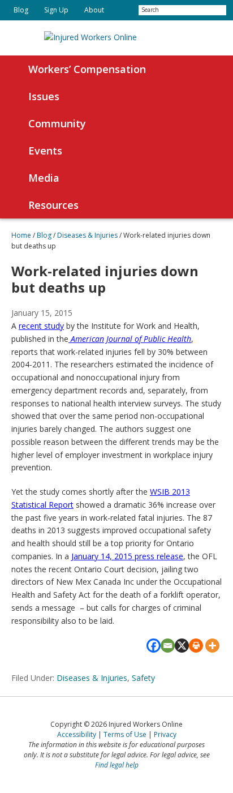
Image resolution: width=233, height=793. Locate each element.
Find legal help (117, 765)
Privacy (165, 734)
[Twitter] (121, 10)
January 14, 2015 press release (127, 556)
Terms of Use (124, 734)
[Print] (196, 645)
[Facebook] (153, 645)
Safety (143, 677)
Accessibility (76, 734)
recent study (41, 325)
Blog (44, 235)
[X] (182, 645)
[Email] (168, 645)
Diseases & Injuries (92, 677)
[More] (212, 645)
